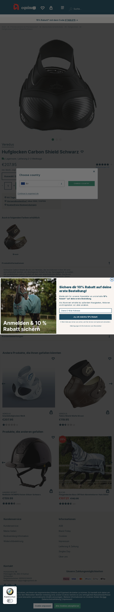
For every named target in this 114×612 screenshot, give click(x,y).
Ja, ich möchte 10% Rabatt (85, 317)
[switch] (10, 601)
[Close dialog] (112, 280)
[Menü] (15, 588)
